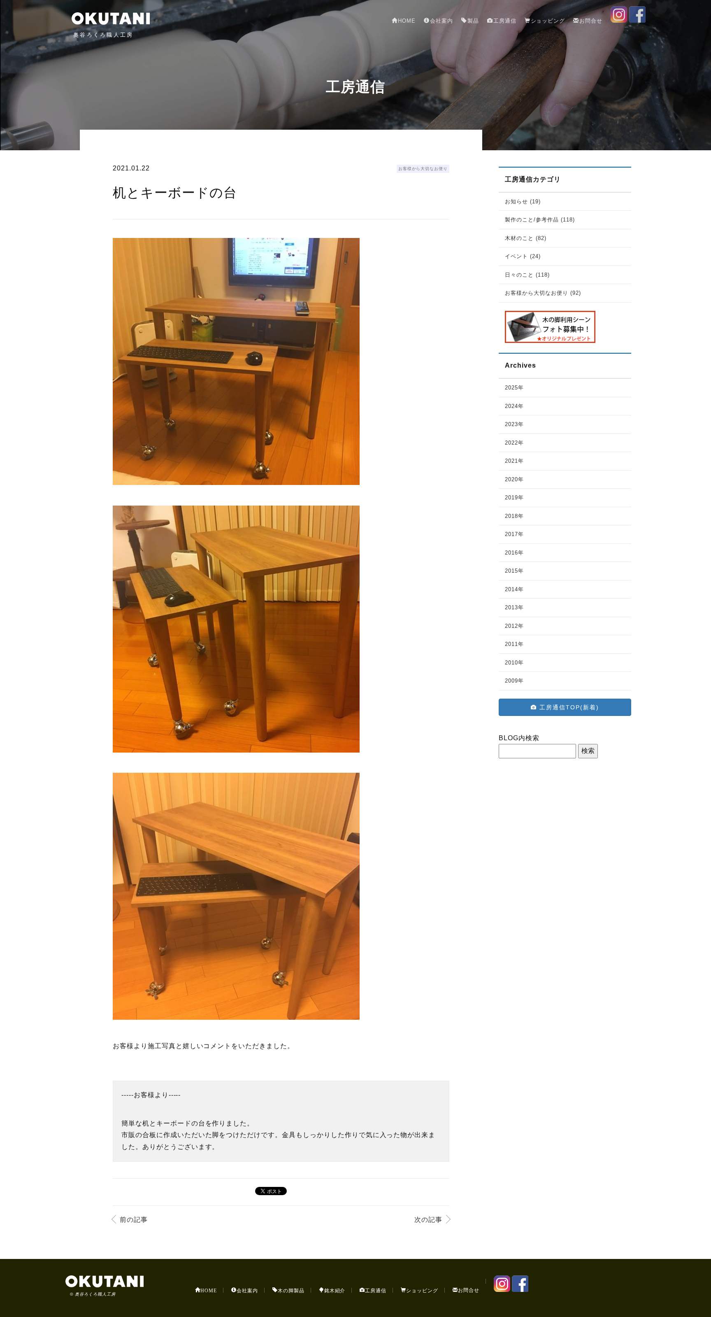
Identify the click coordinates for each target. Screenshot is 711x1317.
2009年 (514, 681)
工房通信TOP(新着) (568, 707)
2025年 (514, 388)
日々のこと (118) (527, 275)
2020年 (514, 479)
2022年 (514, 443)
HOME (407, 21)
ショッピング (548, 21)
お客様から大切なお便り (423, 168)
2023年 (514, 424)
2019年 (514, 497)
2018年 (514, 516)
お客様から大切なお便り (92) (543, 293)
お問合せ (590, 21)
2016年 (514, 553)
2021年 (514, 461)
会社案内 (441, 21)
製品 (473, 21)
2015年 (514, 571)
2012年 (514, 626)
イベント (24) (523, 256)
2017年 (514, 534)
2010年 (514, 663)
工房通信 (504, 21)
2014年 (514, 589)
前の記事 (134, 1219)
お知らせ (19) (523, 201)
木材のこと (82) (525, 238)
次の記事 (428, 1219)
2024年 (514, 406)
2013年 (514, 607)
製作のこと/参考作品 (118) (539, 220)
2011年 (514, 644)
